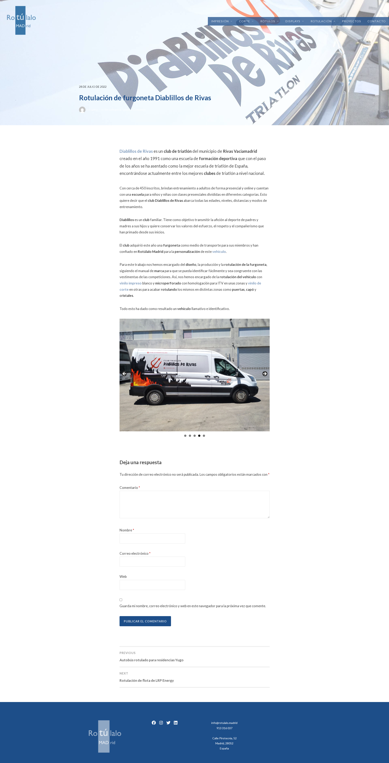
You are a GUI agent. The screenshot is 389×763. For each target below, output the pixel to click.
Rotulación (321, 21)
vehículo (219, 251)
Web (123, 576)
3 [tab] (194, 436)
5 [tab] (204, 436)
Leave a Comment (134, 109)
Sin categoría (112, 109)
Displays (292, 21)
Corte (244, 21)
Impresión (220, 21)
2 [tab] (190, 436)
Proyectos (351, 21)
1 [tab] (185, 436)
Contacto (377, 21)
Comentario (130, 487)
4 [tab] (199, 436)
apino (94, 109)
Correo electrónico (135, 553)
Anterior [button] (125, 374)
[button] (6, 6)
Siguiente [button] (265, 374)
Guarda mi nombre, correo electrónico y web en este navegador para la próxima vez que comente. (193, 606)
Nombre (127, 530)
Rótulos (267, 21)
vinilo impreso (131, 283)
